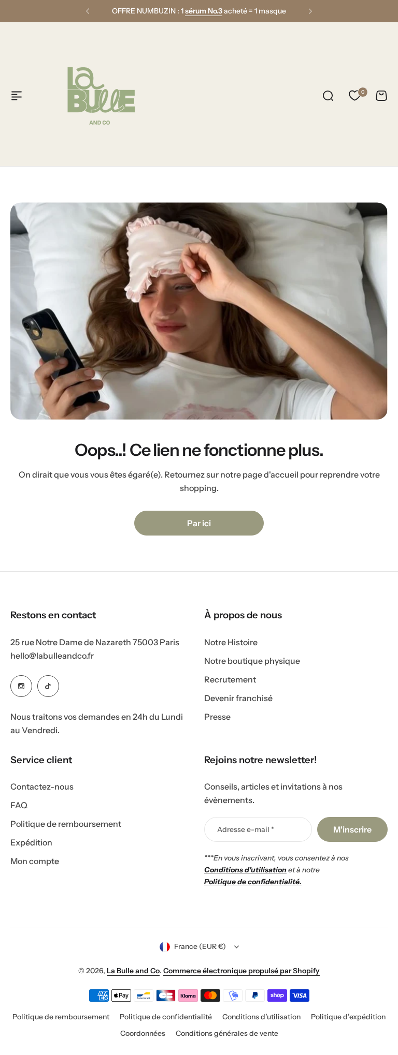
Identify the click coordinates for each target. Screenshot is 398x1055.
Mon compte (34, 861)
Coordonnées (142, 1033)
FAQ (18, 805)
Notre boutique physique (252, 661)
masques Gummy (218, 17)
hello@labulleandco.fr (52, 655)
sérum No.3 (203, 5)
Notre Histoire (231, 642)
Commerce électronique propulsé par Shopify (241, 970)
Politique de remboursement (65, 824)
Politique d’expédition (348, 1016)
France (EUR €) (200, 946)
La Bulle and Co (133, 970)
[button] (87, 11)
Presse (217, 716)
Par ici (199, 523)
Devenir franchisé (238, 698)
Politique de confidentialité (166, 1016)
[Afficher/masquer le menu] (16, 95)
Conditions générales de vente (227, 1033)
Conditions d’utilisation (261, 1016)
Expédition (31, 842)
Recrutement (230, 679)
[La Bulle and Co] (101, 95)
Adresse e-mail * (245, 829)
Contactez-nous (42, 786)
